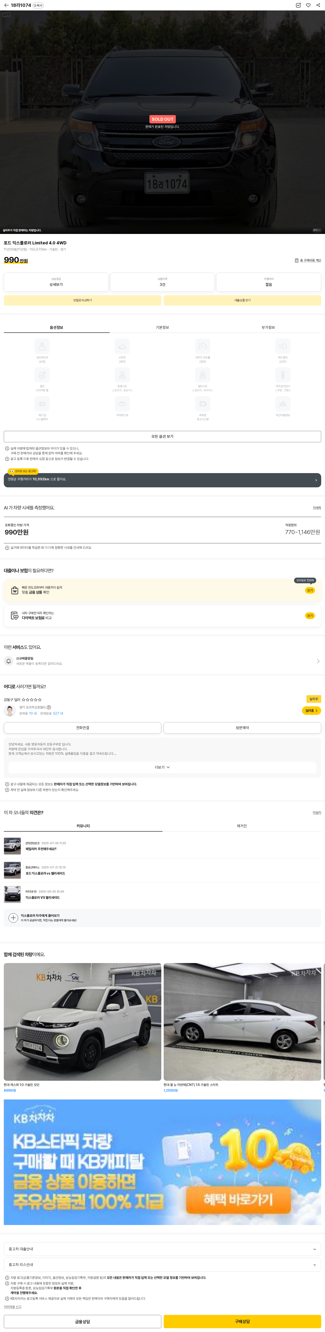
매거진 (242, 826)
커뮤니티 (83, 826)
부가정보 (268, 327)
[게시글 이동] (162, 846)
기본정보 (162, 327)
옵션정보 (56, 327)
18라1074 (26, 5)
